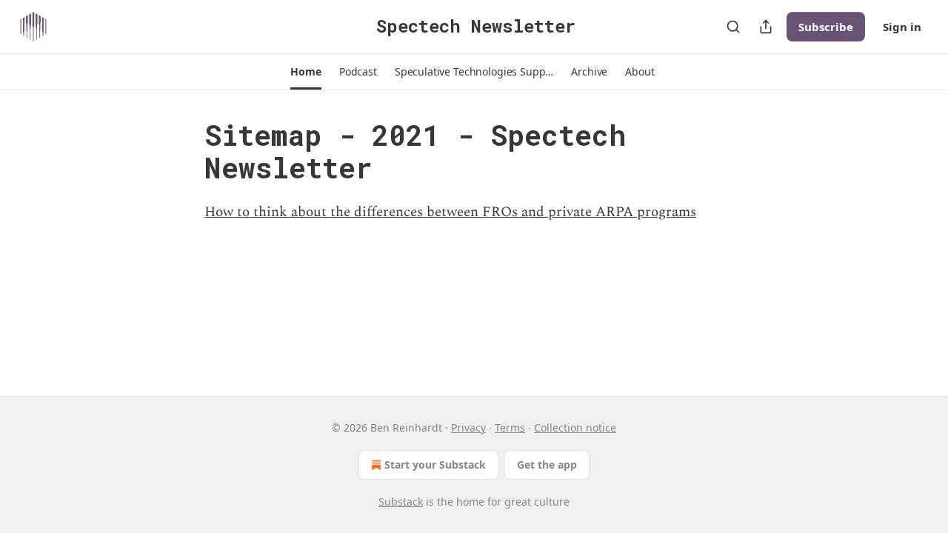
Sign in (902, 26)
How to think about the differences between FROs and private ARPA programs (450, 212)
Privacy (468, 427)
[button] (305, 72)
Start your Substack (435, 464)
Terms (510, 427)
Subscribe (825, 26)
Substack (400, 502)
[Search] (733, 26)
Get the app (547, 464)
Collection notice (575, 427)
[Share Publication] (766, 26)
